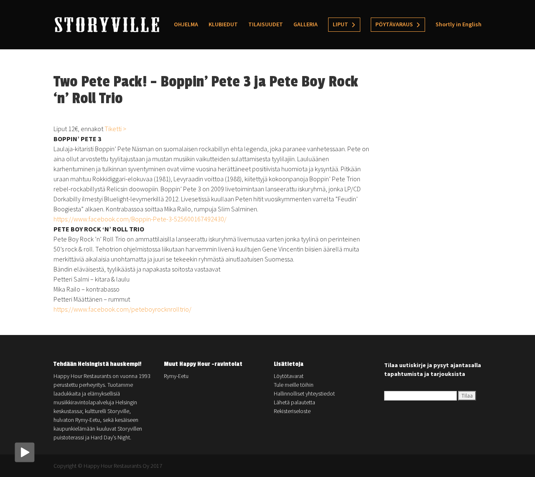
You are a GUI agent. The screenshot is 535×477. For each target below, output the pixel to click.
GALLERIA (305, 24)
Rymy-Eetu (176, 376)
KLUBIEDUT (223, 24)
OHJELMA (186, 24)
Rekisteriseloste (292, 411)
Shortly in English (459, 24)
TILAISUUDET (265, 24)
